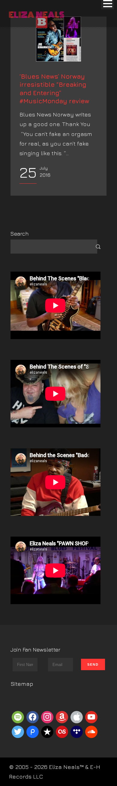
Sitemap (21, 683)
